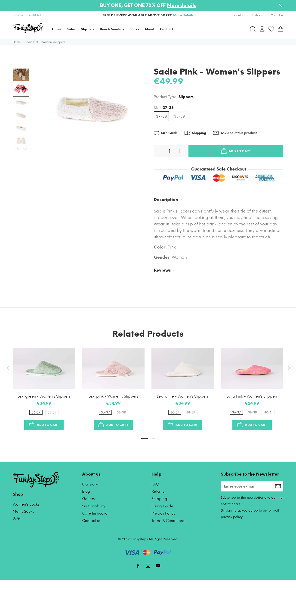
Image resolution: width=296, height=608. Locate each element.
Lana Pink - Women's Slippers (252, 396)
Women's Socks (26, 504)
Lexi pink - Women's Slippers (113, 396)
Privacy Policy (163, 513)
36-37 (36, 412)
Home (17, 42)
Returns (157, 491)
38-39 (179, 116)
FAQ (155, 484)
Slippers (186, 97)
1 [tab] (144, 438)
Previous (17, 149)
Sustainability (93, 506)
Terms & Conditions (168, 520)
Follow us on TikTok (27, 15)
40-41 (268, 412)
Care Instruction (96, 513)
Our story (90, 484)
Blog (86, 491)
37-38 (161, 116)
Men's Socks (23, 511)
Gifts (17, 519)
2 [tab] (153, 438)
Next (25, 149)
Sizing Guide (162, 506)
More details (181, 5)
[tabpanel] (44, 384)
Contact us (91, 520)
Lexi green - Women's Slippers (44, 396)
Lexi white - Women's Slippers (183, 396)
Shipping (159, 499)
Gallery (88, 499)
